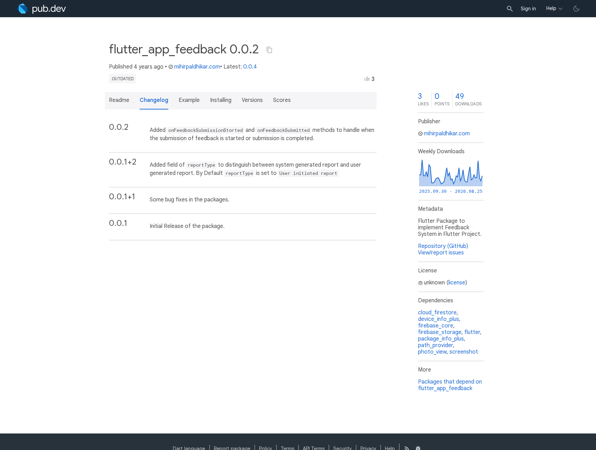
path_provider (435, 345)
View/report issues (441, 252)
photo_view (432, 351)
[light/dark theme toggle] (576, 8)
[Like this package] (367, 78)
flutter (472, 332)
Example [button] (189, 100)
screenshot (463, 351)
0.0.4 (250, 66)
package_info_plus (441, 338)
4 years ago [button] (148, 66)
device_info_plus (438, 319)
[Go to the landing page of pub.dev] (41, 8)
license (456, 282)
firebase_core (435, 325)
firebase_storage (439, 332)
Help (551, 8)
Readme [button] (119, 100)
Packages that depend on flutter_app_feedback (450, 385)
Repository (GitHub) (443, 246)
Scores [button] (282, 100)
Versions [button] (252, 100)
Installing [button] (220, 100)
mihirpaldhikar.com (197, 66)
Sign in (528, 9)
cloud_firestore (437, 312)
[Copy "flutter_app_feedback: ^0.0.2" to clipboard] (269, 49)
